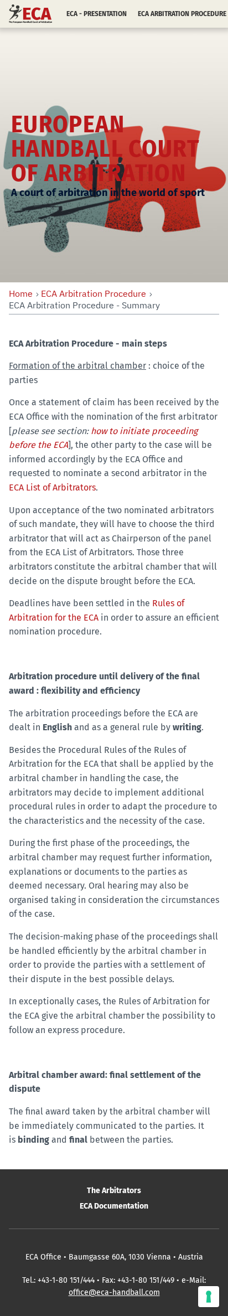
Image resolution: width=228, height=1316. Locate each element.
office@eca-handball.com (114, 1292)
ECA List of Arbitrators (52, 487)
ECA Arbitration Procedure (93, 293)
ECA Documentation (114, 1206)
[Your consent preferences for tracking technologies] (208, 1296)
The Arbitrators (114, 1190)
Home (21, 293)
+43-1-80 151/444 (66, 1280)
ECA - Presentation (96, 14)
